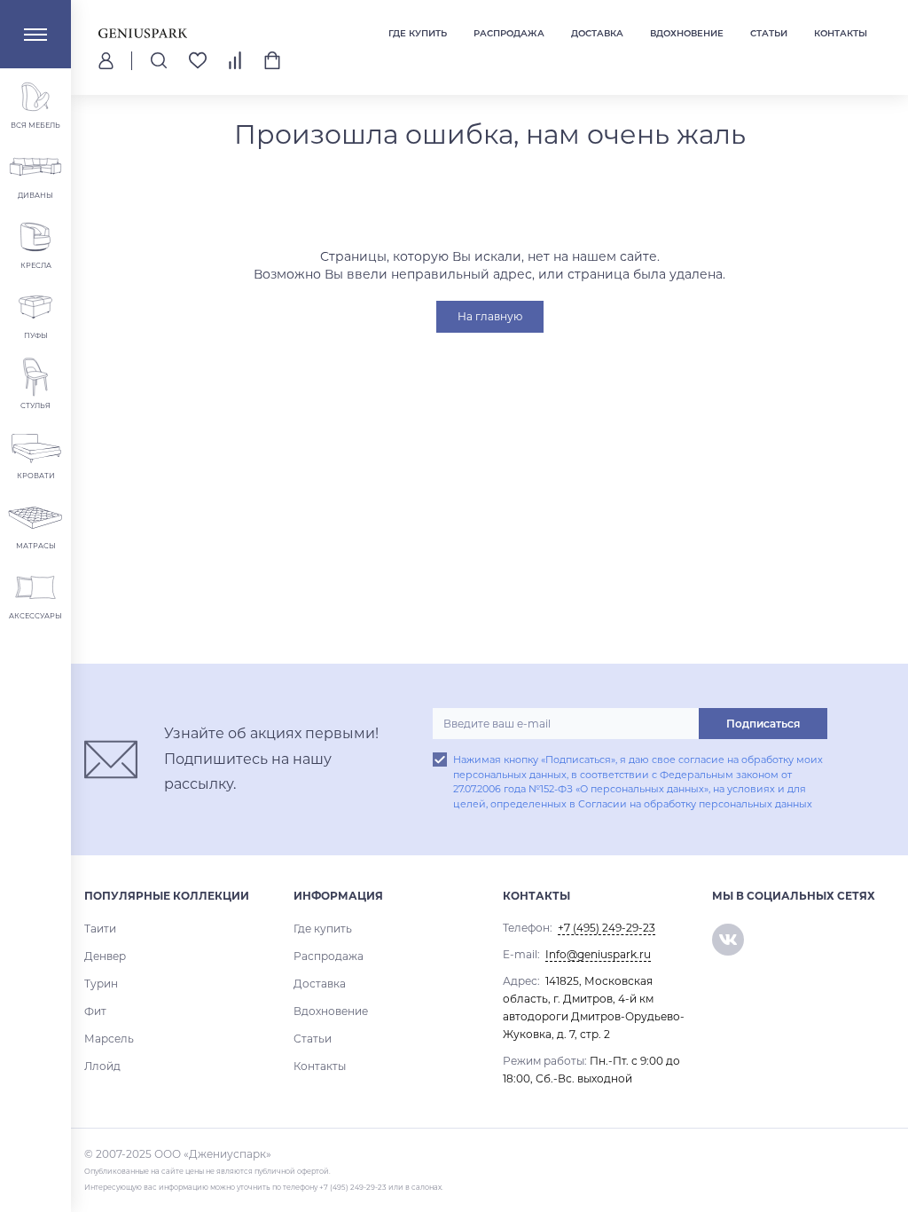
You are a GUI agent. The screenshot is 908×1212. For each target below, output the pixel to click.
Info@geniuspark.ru (598, 954)
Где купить (417, 33)
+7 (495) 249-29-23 (606, 927)
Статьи (768, 33)
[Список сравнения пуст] (235, 60)
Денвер (105, 956)
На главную (490, 316)
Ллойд (102, 1066)
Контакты (840, 33)
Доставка (597, 33)
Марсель (109, 1038)
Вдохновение (687, 33)
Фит (95, 1011)
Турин (101, 983)
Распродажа (509, 33)
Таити (100, 928)
